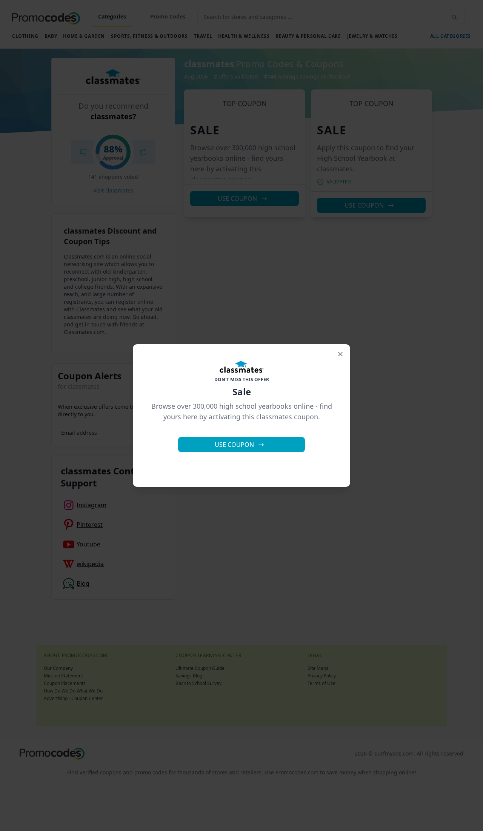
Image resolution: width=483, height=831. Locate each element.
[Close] (340, 354)
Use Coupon (234, 444)
